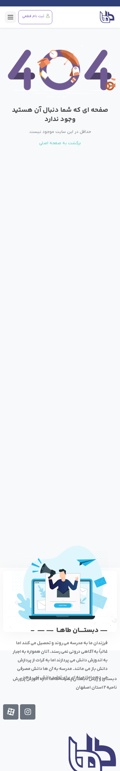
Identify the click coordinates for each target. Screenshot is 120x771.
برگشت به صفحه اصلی (60, 143)
